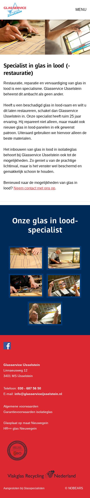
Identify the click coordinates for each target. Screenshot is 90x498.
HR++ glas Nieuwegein (20, 428)
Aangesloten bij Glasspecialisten (24, 488)
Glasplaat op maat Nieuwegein (25, 423)
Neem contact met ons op (34, 188)
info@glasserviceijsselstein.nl (38, 394)
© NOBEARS (74, 488)
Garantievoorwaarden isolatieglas (27, 412)
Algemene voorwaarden (20, 406)
